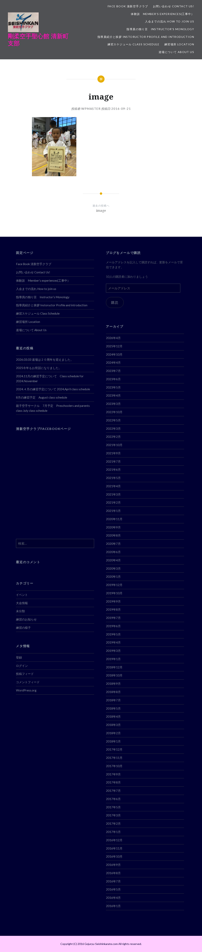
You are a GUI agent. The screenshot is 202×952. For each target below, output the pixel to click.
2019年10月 (114, 593)
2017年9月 (113, 774)
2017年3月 (113, 815)
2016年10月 (114, 856)
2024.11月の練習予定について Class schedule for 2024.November (50, 378)
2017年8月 (113, 782)
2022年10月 (114, 412)
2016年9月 (113, 864)
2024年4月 (113, 362)
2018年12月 (114, 667)
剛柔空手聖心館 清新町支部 (38, 39)
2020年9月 (113, 527)
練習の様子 (23, 627)
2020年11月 (114, 519)
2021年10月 (114, 445)
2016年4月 (113, 897)
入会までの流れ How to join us (169, 21)
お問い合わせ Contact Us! (173, 6)
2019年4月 (113, 642)
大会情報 (22, 603)
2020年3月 (113, 568)
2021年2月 (113, 502)
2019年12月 (114, 585)
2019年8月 (113, 609)
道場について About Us (176, 52)
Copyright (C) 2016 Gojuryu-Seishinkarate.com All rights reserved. (101, 943)
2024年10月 (114, 354)
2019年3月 (113, 650)
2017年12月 (114, 749)
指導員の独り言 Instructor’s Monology (160, 29)
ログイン (22, 665)
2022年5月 (113, 420)
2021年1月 (113, 510)
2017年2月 (113, 823)
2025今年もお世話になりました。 (39, 368)
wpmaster (91, 108)
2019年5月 (113, 634)
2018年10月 (114, 675)
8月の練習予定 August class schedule (41, 397)
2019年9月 (113, 601)
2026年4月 (113, 338)
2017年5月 (113, 807)
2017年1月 (113, 832)
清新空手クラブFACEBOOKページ (43, 428)
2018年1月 (113, 741)
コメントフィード (28, 682)
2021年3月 (113, 494)
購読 (114, 302)
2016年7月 (113, 881)
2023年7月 (113, 371)
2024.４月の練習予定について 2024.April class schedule (53, 389)
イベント (22, 594)
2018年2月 (113, 733)
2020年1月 (113, 576)
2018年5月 (113, 708)
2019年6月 (113, 626)
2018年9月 (113, 683)
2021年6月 (113, 469)
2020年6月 (113, 552)
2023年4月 (113, 395)
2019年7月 (113, 617)
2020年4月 (113, 560)
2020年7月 (113, 543)
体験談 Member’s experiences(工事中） (162, 14)
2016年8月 (113, 873)
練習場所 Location (179, 44)
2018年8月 (113, 692)
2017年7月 (113, 790)
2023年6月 (113, 379)
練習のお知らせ (26, 619)
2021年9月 (113, 453)
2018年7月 (113, 700)
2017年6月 (113, 799)
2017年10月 (114, 766)
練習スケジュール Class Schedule (134, 44)
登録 (19, 657)
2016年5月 (113, 889)
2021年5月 (113, 478)
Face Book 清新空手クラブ (128, 6)
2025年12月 (114, 346)
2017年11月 (114, 757)
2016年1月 (113, 906)
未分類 (20, 611)
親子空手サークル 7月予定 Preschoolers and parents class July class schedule (53, 408)
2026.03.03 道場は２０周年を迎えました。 (44, 359)
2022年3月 (113, 428)
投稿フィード (25, 673)
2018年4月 (113, 716)
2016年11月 (114, 848)
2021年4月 (113, 486)
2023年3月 (113, 403)
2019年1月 (113, 659)
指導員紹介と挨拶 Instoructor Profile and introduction (145, 36)
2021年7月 (113, 461)
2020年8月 (113, 535)
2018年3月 (113, 725)
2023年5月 (113, 387)
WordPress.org (26, 690)
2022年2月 (113, 436)
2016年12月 (114, 840)
